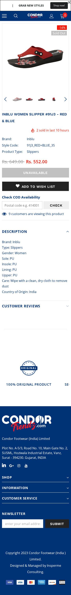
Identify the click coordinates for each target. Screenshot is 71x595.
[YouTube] (26, 465)
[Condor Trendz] (35, 423)
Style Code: (10, 145)
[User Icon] (52, 16)
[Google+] (11, 465)
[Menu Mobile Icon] (4, 16)
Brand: (7, 139)
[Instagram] (18, 465)
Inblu (30, 139)
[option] (35, 56)
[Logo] (35, 16)
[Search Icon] (16, 16)
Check (56, 205)
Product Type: (12, 151)
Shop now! (59, 5)
